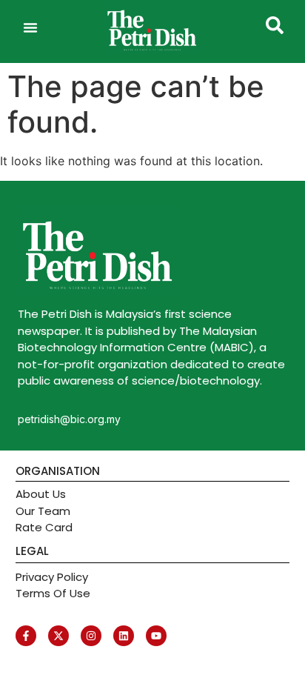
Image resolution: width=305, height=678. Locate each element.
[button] (30, 27)
